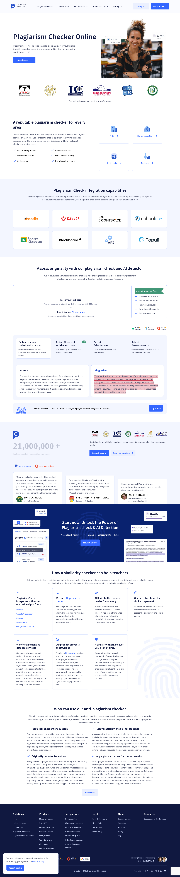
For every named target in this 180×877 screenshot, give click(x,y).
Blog (119, 836)
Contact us (122, 823)
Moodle (19, 609)
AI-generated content (68, 599)
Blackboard (21, 622)
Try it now (156, 408)
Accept (15, 867)
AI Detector (64, 6)
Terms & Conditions (99, 819)
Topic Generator (45, 840)
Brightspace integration (74, 827)
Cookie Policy (97, 827)
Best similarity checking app (155, 819)
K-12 (14, 819)
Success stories (124, 819)
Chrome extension (46, 848)
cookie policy (38, 861)
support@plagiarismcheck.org (143, 858)
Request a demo (99, 453)
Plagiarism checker (45, 6)
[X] (148, 871)
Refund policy (97, 831)
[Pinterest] (156, 871)
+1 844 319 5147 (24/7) (146, 861)
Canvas (19, 618)
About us (121, 827)
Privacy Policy (97, 823)
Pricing (120, 831)
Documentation (71, 819)
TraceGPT (43, 823)
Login (141, 6)
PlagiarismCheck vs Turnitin (23, 836)
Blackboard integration (74, 823)
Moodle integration (72, 836)
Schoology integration (74, 840)
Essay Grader (44, 836)
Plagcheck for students (22, 831)
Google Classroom (24, 614)
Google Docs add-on (25, 626)
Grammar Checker (46, 831)
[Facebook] (143, 871)
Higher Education (19, 823)
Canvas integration (72, 831)
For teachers (18, 827)
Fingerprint (70, 653)
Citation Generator (46, 827)
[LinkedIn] (161, 871)
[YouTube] (165, 871)
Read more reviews (121, 453)
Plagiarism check (46, 819)
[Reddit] (152, 871)
